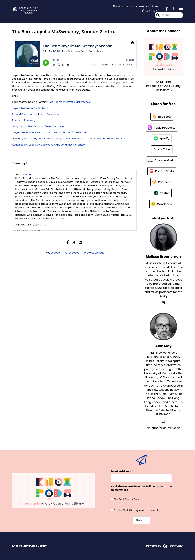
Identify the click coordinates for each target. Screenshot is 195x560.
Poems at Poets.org (23, 120)
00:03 (31, 174)
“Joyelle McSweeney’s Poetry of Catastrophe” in (50, 132)
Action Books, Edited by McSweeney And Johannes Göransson (49, 144)
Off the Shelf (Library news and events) (137, 510)
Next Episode (52, 252)
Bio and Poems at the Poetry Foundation (36, 114)
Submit (141, 520)
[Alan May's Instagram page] (163, 421)
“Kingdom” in (38, 126)
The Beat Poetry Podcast (128, 499)
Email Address (121, 471)
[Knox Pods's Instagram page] (171, 9)
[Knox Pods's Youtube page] (179, 9)
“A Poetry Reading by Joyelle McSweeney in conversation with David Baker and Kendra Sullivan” (69, 138)
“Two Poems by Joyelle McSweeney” (69, 102)
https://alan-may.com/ (165, 428)
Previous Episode (94, 252)
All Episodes (72, 252)
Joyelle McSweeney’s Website (30, 108)
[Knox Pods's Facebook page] (167, 9)
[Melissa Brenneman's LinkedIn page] (163, 303)
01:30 (43, 224)
